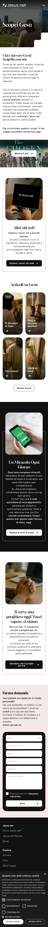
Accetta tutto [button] (13, 922)
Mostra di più (24, 388)
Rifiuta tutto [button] (35, 921)
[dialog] (24, 899)
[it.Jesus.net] (14, 5)
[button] (24, 916)
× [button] (45, 874)
